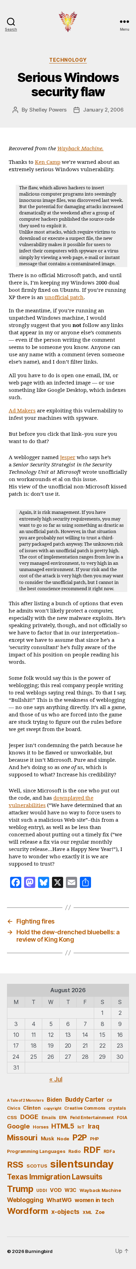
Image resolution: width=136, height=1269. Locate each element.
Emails (48, 1117)
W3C (70, 1190)
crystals (117, 1108)
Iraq (93, 1126)
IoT (81, 1127)
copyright (52, 1108)
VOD (55, 1190)
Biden (54, 1099)
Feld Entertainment (92, 1117)
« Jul (55, 1079)
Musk (47, 1138)
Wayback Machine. (80, 148)
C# (109, 1100)
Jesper (67, 457)
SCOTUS (37, 1166)
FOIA (122, 1117)
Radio (74, 1151)
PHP (94, 1138)
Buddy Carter (84, 1099)
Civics (13, 1108)
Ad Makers (22, 411)
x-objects (65, 1211)
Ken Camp (47, 162)
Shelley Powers (48, 109)
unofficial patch (64, 297)
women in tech (94, 1200)
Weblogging (25, 1199)
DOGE (29, 1116)
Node (63, 1138)
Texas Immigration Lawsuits (55, 1176)
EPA (63, 1117)
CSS (12, 1117)
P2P (80, 1137)
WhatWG (58, 1199)
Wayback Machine (100, 1190)
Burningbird (39, 1251)
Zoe (100, 1212)
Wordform (27, 1211)
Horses (40, 1127)
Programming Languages (36, 1151)
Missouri (22, 1137)
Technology (67, 60)
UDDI (41, 1190)
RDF (91, 1150)
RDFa (109, 1151)
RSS (15, 1165)
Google (18, 1126)
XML (87, 1212)
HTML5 (62, 1126)
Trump (20, 1189)
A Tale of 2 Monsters (25, 1100)
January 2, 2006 (103, 109)
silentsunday (82, 1164)
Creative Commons (84, 1108)
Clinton (31, 1108)
